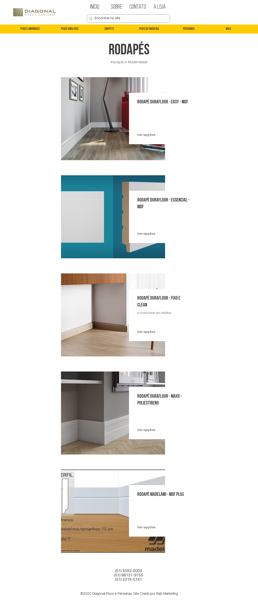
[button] (30, 29)
